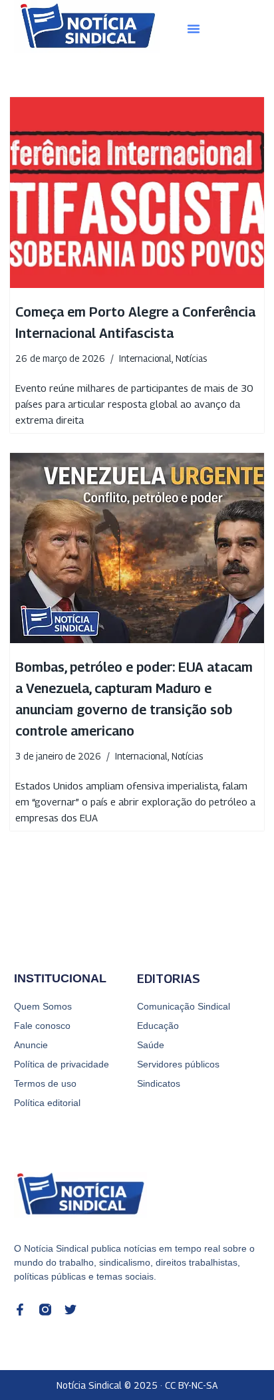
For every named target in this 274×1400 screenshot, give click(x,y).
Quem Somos (43, 1006)
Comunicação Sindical (183, 1006)
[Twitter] (70, 1310)
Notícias (191, 358)
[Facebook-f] (20, 1310)
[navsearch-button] (243, 28)
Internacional (145, 358)
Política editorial (47, 1102)
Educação (158, 1025)
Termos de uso (45, 1083)
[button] (194, 29)
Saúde (150, 1045)
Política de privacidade (61, 1064)
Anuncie (31, 1045)
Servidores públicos (178, 1064)
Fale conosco (42, 1025)
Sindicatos (158, 1083)
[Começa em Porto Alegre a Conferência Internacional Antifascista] (137, 192)
